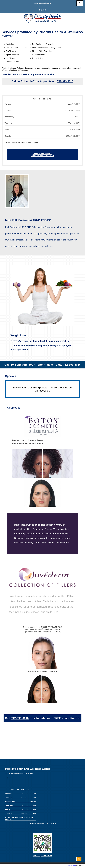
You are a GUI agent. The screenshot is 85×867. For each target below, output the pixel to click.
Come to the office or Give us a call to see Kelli (42, 155)
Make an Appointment (42, 3)
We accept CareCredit (42, 856)
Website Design (72, 865)
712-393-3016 (65, 81)
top (79, 859)
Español (42, 10)
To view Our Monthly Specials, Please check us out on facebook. (42, 389)
